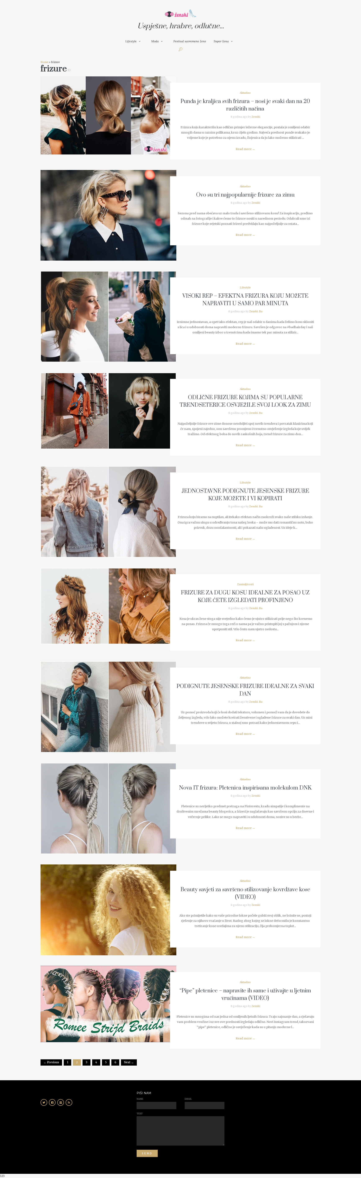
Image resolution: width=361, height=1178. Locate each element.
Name (140, 1099)
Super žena (221, 41)
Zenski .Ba (255, 311)
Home (44, 62)
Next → (129, 1062)
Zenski (256, 116)
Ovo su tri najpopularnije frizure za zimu (245, 195)
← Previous (51, 1062)
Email (188, 1099)
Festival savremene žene (189, 41)
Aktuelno (245, 92)
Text (140, 1113)
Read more (245, 149)
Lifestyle (131, 41)
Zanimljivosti (245, 584)
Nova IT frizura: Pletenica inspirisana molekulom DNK (245, 787)
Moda (155, 41)
